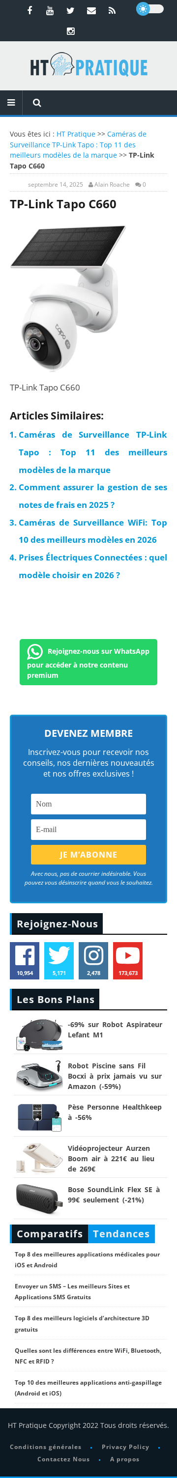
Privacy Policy (125, 1447)
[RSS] (112, 10)
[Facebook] (29, 10)
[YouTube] (50, 10)
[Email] (91, 10)
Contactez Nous (63, 1459)
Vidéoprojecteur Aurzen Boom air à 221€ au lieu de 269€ (111, 1158)
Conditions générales (46, 1447)
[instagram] (70, 31)
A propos (125, 1459)
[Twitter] (70, 10)
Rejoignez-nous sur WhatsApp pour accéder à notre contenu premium (88, 663)
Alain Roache (112, 185)
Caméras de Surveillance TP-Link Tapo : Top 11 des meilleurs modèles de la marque (78, 144)
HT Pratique (76, 134)
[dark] (150, 9)
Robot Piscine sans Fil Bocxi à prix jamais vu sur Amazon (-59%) (115, 1076)
